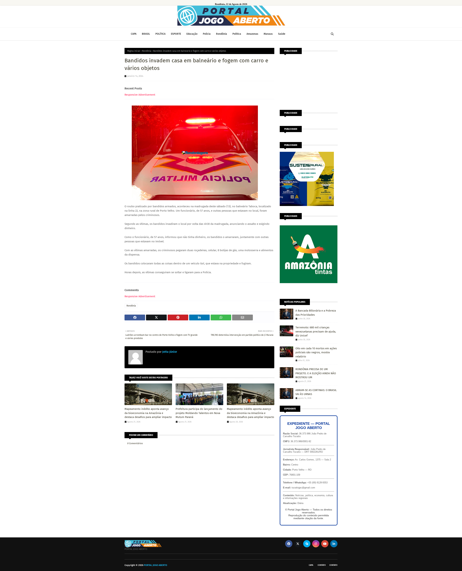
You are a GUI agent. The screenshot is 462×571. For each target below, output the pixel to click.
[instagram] (315, 543)
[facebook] (288, 543)
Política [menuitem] (236, 33)
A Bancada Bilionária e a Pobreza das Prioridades (315, 312)
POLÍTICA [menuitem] (160, 33)
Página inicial (133, 51)
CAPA (311, 565)
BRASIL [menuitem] (146, 33)
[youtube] (324, 543)
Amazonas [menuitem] (252, 33)
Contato (322, 565)
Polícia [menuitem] (207, 33)
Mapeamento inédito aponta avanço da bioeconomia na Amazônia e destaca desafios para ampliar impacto (148, 413)
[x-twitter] (297, 543)
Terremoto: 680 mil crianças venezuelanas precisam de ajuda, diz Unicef (315, 331)
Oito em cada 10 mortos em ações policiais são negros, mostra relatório (316, 352)
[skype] (306, 543)
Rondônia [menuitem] (221, 33)
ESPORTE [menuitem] (176, 33)
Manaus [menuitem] (268, 33)
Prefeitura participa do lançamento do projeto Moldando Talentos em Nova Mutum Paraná (199, 413)
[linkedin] (333, 543)
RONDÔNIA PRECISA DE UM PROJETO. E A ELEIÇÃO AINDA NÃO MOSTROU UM (315, 373)
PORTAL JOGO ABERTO (155, 565)
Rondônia (146, 51)
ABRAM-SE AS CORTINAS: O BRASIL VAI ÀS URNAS (316, 392)
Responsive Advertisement (140, 94)
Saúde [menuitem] (281, 33)
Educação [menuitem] (191, 33)
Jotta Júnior (169, 351)
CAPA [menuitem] (133, 33)
